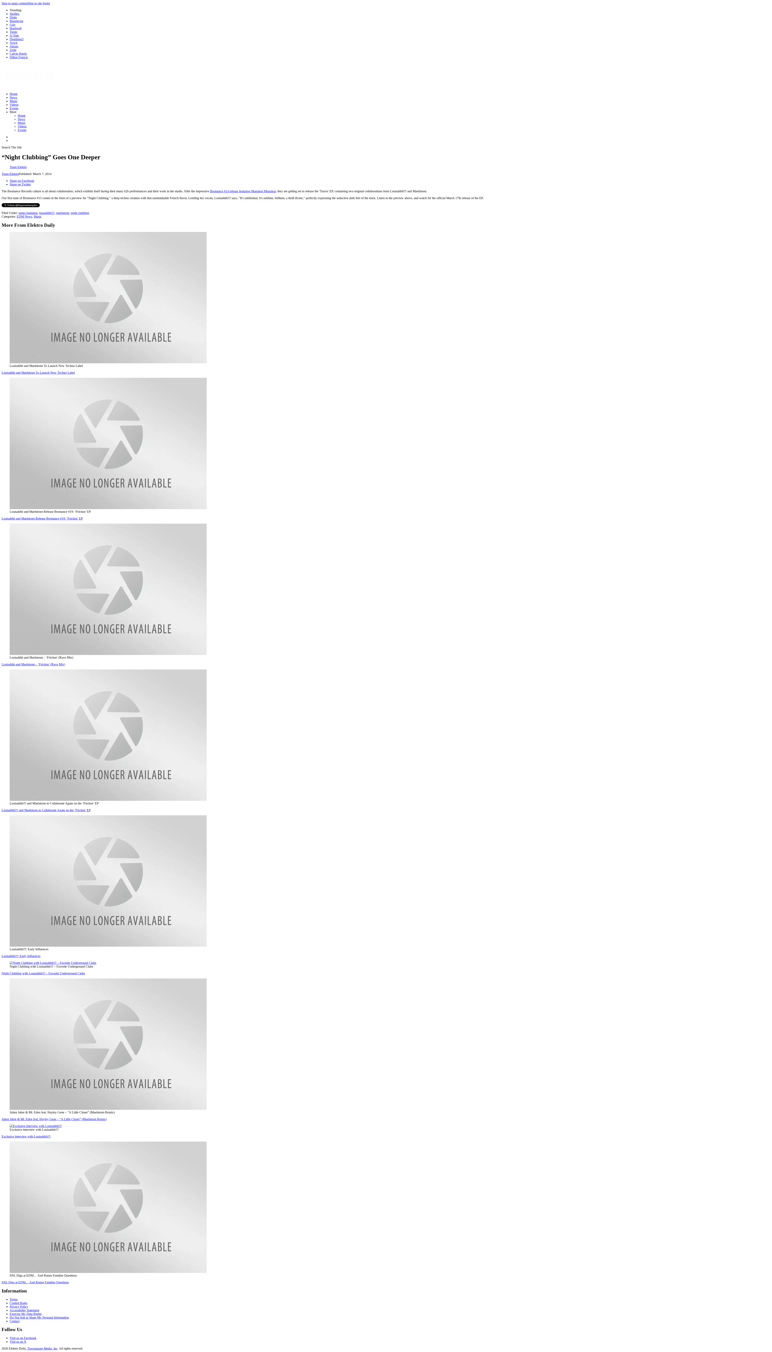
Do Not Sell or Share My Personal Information (39, 1317)
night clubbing (80, 213)
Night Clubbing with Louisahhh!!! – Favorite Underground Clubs (43, 973)
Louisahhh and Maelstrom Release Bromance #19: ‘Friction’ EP (42, 518)
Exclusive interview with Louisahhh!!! (26, 1136)
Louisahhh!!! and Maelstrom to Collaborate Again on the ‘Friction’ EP (46, 810)
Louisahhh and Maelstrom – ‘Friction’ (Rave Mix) (33, 664)
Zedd (13, 50)
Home (13, 94)
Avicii (13, 42)
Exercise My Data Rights (26, 1314)
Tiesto (13, 32)
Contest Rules (18, 1303)
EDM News (24, 216)
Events (14, 108)
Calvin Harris (18, 53)
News (13, 97)
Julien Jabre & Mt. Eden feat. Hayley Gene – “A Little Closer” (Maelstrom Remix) (54, 1119)
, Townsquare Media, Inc (41, 1348)
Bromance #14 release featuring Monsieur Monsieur (243, 191)
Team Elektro (10, 174)
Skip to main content (15, 3)
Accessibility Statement (24, 1310)
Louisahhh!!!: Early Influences (21, 956)
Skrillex (15, 13)
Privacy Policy (19, 1306)
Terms (13, 1299)
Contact (15, 1321)
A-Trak (14, 35)
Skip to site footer (39, 3)
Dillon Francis (19, 57)
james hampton (28, 213)
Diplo (13, 17)
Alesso (14, 46)
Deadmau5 (17, 39)
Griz (12, 24)
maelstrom (62, 213)
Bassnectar (16, 21)
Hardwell (16, 28)
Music (13, 101)
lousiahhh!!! (46, 213)
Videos (14, 104)
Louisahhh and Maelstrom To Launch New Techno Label (38, 372)
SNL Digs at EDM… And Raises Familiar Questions (35, 1282)
